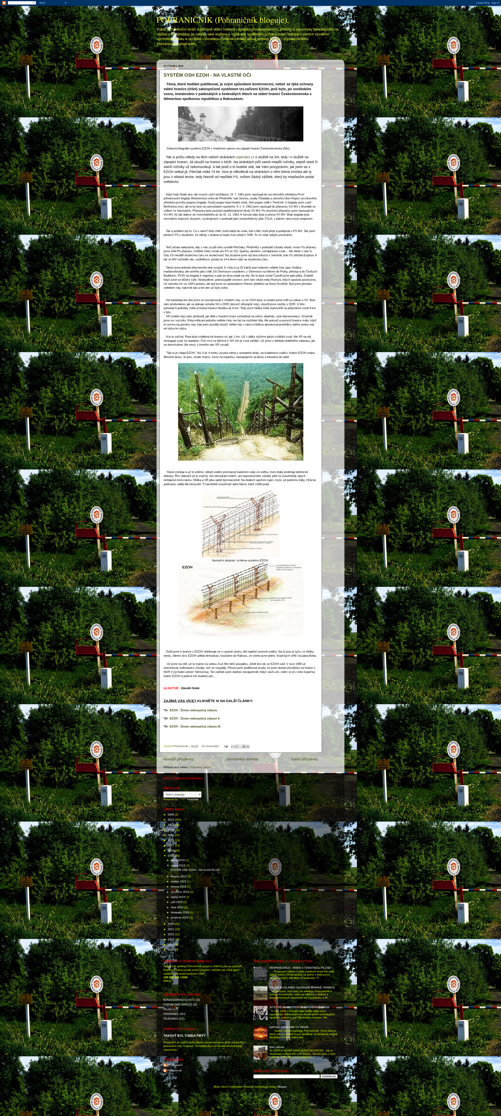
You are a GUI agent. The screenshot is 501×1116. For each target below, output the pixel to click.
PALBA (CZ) (170, 1009)
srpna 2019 (178, 897)
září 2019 (177, 902)
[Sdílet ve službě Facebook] (244, 746)
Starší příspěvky (304, 759)
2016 (171, 840)
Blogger (282, 1086)
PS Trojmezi (174, 1065)
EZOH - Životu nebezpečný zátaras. (194, 710)
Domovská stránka (176, 56)
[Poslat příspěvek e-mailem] (226, 746)
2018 (171, 850)
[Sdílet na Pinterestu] (248, 746)
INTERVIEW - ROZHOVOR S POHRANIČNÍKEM (299, 1007)
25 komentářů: (211, 746)
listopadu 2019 (180, 912)
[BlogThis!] (237, 746)
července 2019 (180, 891)
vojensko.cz (245, 157)
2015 (171, 835)
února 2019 (178, 865)
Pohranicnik (174, 1070)
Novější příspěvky (178, 759)
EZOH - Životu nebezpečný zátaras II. (195, 718)
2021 (171, 929)
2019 (171, 855)
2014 (171, 830)
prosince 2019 (180, 917)
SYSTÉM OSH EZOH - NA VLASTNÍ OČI (207, 75)
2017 (171, 845)
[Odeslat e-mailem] (233, 746)
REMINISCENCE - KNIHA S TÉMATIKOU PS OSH (300, 967)
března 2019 (179, 876)
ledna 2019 (178, 860)
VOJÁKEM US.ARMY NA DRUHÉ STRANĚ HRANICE (302, 987)
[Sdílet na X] (240, 746)
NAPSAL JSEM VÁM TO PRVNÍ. (289, 1027)
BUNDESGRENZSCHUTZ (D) (181, 999)
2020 (171, 924)
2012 (171, 819)
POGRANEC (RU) (174, 1014)
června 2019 (179, 886)
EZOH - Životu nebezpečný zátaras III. (195, 726)
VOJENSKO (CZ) (174, 1018)
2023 (171, 939)
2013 (171, 825)
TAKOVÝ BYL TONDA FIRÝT (184, 1035)
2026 (171, 949)
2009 (171, 814)
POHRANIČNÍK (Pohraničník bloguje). (223, 19)
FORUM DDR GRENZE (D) (180, 1004)
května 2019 (179, 881)
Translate (192, 799)
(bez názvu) (276, 1047)
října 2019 (177, 907)
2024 (171, 944)
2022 (171, 934)
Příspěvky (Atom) (201, 767)
